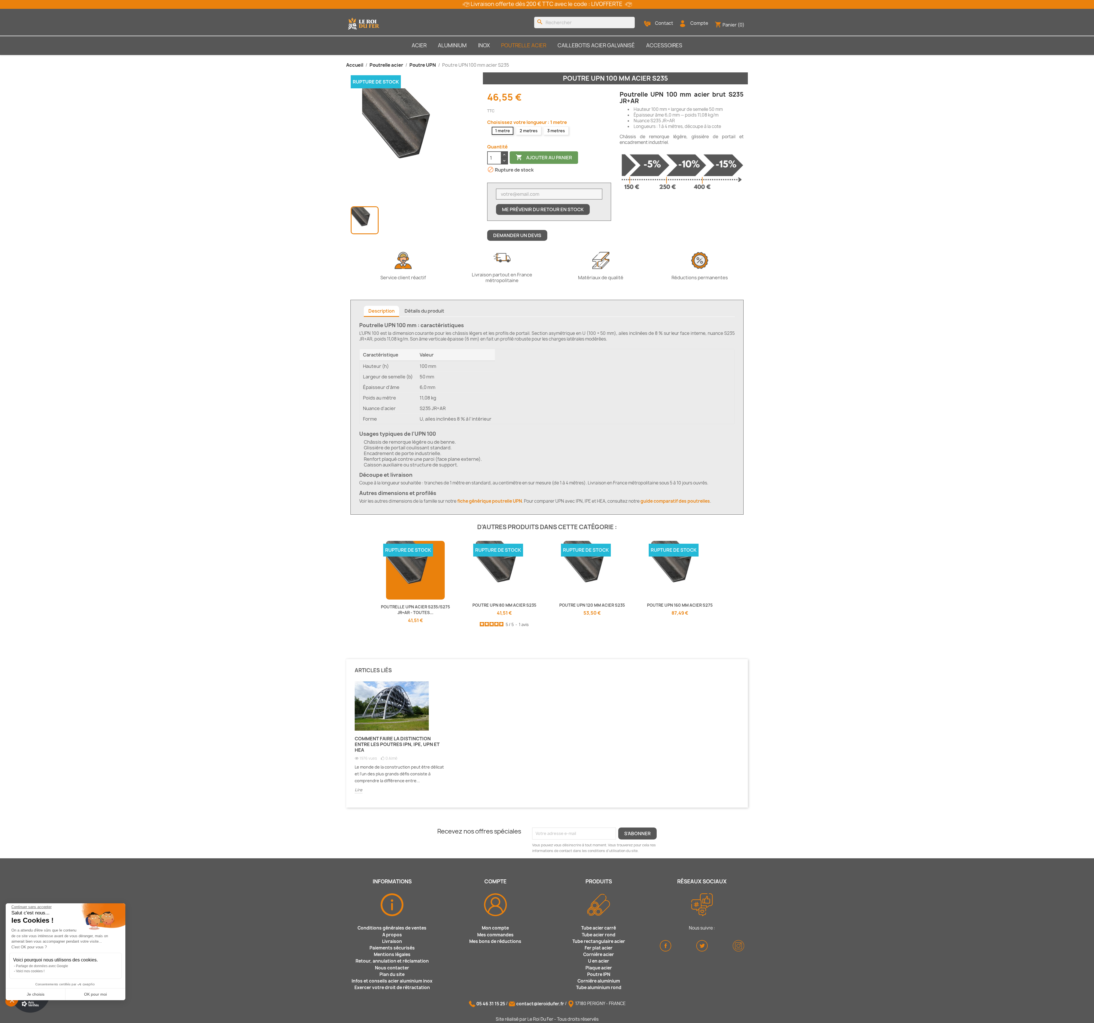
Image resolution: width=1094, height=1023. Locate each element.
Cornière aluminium (598, 981)
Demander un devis (517, 235)
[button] (12, 1000)
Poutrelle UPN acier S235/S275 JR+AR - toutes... (415, 609)
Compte (699, 23)
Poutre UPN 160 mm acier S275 (680, 605)
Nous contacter (392, 968)
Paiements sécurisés (392, 948)
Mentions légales (392, 954)
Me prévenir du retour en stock (543, 209)
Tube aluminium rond (598, 988)
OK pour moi (95, 994)
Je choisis (35, 994)
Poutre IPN (598, 974)
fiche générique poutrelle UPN (489, 501)
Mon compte (495, 928)
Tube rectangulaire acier (598, 941)
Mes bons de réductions (495, 941)
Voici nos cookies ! (30, 971)
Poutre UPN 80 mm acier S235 (504, 605)
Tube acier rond (598, 935)
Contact (664, 23)
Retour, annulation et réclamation (392, 961)
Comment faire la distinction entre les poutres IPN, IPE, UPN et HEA (397, 744)
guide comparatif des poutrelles (675, 501)
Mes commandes (495, 935)
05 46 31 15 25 (490, 1004)
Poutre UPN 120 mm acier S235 (592, 605)
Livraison (392, 941)
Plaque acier (598, 968)
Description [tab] (381, 311)
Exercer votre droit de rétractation (392, 988)
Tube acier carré (598, 928)
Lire (358, 789)
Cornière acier (598, 954)
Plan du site (392, 974)
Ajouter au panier (544, 157)
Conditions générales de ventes (392, 928)
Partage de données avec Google (42, 966)
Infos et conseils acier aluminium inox (392, 981)
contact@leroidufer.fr (540, 1004)
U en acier (598, 961)
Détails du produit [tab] (424, 311)
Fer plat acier (599, 948)
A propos (392, 935)
